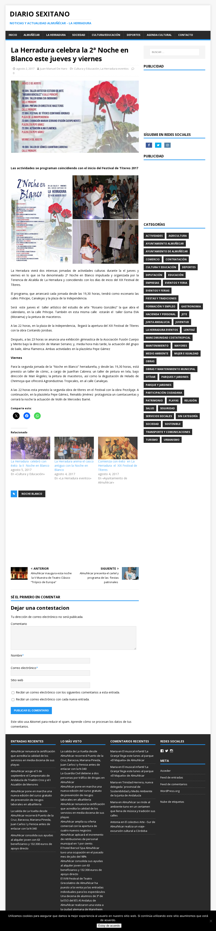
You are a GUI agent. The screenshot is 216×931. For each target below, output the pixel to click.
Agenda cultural (159, 35)
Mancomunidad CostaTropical (168, 337)
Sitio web (17, 680)
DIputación (154, 275)
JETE (184, 314)
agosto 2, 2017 (25, 68)
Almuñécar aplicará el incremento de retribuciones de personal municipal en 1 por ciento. (82, 839)
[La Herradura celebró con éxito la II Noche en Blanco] (30, 448)
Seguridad (167, 408)
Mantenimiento (157, 345)
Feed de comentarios (173, 784)
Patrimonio (154, 400)
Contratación (176, 259)
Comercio (153, 259)
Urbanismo (172, 440)
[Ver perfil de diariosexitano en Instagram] (171, 751)
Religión (190, 400)
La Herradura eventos (114, 68)
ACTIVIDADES (154, 236)
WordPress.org (170, 791)
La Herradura (56, 35)
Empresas (152, 283)
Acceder (165, 771)
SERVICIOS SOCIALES (159, 416)
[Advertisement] (75, 532)
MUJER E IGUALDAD (186, 353)
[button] (41, 219)
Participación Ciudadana (164, 393)
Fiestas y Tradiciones (161, 298)
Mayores (180, 345)
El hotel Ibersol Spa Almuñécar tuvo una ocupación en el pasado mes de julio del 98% (82, 852)
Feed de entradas (171, 777)
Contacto (185, 35)
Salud (150, 408)
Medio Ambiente (157, 353)
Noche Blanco (32, 494)
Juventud (182, 322)
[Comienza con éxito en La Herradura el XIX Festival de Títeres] (118, 448)
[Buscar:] (174, 52)
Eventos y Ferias (157, 290)
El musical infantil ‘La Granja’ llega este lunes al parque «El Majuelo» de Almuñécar (132, 755)
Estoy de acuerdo (109, 925)
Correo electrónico (23, 668)
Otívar (150, 377)
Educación (176, 275)
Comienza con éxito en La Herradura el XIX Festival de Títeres (117, 465)
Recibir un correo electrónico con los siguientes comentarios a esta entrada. (68, 692)
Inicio (13, 35)
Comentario (19, 624)
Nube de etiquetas (172, 802)
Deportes (133, 35)
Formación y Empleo (160, 306)
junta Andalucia (158, 322)
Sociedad (78, 35)
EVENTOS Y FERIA (176, 283)
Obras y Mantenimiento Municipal (170, 369)
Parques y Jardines (174, 377)
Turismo (152, 440)
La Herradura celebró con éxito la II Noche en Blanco (30, 463)
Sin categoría (188, 416)
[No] (211, 921)
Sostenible (173, 424)
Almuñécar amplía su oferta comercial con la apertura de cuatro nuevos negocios (79, 826)
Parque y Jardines (158, 385)
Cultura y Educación (86, 68)
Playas (173, 400)
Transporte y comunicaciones (168, 432)
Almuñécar (32, 35)
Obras (150, 361)
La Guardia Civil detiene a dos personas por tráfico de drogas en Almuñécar (83, 777)
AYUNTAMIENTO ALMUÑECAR (165, 243)
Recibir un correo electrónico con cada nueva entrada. (52, 699)
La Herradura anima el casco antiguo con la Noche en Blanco (74, 465)
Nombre (16, 655)
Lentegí (189, 330)
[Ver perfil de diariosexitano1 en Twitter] (166, 751)
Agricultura (178, 236)
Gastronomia (191, 306)
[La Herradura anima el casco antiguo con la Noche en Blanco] (74, 448)
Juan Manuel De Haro (53, 68)
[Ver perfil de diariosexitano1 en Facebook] (162, 751)
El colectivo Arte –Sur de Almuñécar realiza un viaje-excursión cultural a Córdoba (132, 826)
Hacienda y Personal (161, 314)
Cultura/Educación (106, 35)
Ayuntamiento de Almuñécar (167, 251)
